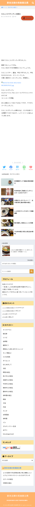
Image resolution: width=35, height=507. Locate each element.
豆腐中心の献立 (8, 380)
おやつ (5, 430)
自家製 (5, 341)
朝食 (4, 399)
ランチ (5, 411)
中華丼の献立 (7, 483)
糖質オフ (6, 345)
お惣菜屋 (6, 415)
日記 (4, 368)
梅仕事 (5, 334)
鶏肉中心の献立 (8, 388)
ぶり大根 (4, 314)
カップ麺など (7, 353)
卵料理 (5, 418)
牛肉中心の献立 (8, 384)
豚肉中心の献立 (8, 391)
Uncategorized (8, 434)
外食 (4, 407)
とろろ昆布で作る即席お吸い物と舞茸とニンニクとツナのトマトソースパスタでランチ (17, 474)
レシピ (5, 337)
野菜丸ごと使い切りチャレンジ (13, 349)
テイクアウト (7, 330)
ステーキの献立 (8, 479)
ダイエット (6, 361)
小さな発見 (6, 357)
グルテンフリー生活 (9, 426)
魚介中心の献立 (15, 174)
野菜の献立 (6, 372)
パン (4, 422)
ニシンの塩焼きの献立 (8, 308)
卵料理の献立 (7, 395)
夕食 (4, 403)
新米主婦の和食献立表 (17, 2)
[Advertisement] (17, 39)
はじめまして (7, 364)
